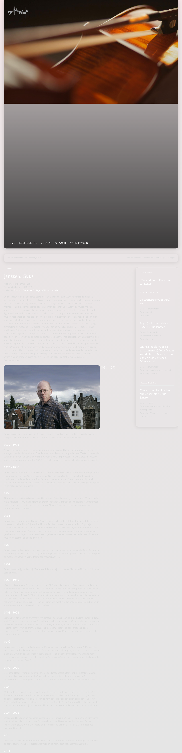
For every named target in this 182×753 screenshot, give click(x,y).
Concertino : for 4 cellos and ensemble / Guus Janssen (155, 393)
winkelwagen (79, 243)
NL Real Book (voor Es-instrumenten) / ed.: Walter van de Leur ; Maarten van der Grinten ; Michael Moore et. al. (157, 353)
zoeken (46, 243)
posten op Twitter (151, 258)
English (163, 258)
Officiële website (50, 291)
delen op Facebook (134, 258)
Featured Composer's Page (27, 291)
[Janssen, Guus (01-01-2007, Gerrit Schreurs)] (52, 397)
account (60, 243)
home (11, 243)
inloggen (171, 258)
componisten (28, 243)
